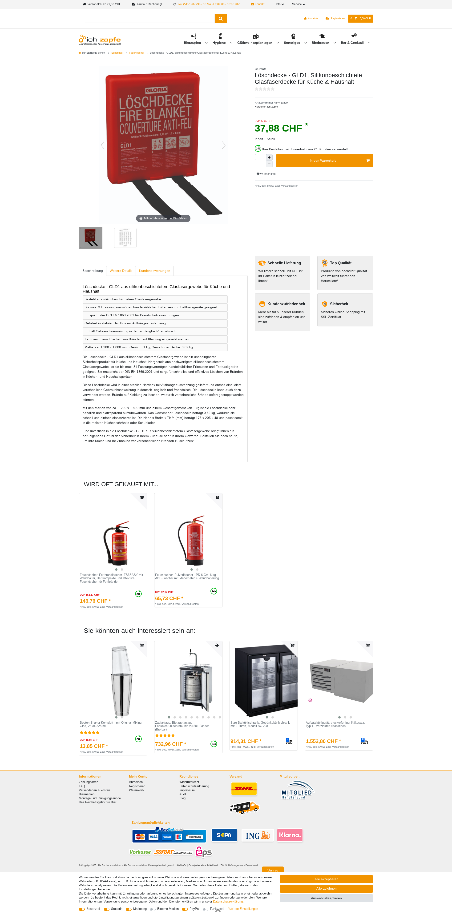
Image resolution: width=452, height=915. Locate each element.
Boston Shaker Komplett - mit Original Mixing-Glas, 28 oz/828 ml (111, 724)
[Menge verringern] (269, 164)
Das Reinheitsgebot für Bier (97, 802)
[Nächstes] (224, 145)
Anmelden (136, 782)
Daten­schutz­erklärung (228, 901)
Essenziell (93, 909)
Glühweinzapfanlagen (255, 42)
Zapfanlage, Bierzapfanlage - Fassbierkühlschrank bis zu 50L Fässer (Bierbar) (182, 726)
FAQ (82, 786)
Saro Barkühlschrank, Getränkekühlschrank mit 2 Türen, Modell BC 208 (260, 724)
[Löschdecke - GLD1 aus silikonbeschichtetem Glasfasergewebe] (90, 238)
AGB (182, 794)
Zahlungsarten (88, 782)
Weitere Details (121, 271)
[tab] (92, 271)
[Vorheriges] (102, 145)
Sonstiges (292, 42)
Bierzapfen (193, 42)
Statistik (116, 909)
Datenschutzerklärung (194, 786)
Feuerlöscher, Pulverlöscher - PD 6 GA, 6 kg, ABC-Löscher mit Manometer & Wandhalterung (187, 576)
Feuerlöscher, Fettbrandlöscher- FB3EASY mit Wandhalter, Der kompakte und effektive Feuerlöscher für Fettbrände (111, 578)
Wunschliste (267, 174)
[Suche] (221, 18)
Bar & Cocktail (353, 42)
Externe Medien (168, 909)
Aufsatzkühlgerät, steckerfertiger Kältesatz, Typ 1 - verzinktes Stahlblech (335, 724)
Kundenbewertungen (154, 271)
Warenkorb (136, 790)
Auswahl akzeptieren (326, 898)
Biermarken (86, 794)
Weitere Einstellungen (243, 909)
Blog (182, 798)
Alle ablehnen (326, 888)
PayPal (194, 909)
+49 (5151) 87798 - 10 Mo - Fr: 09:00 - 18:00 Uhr (209, 4)
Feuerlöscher (136, 52)
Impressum (187, 790)
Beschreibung (92, 271)
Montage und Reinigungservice (100, 798)
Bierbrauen (321, 42)
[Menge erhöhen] (269, 157)
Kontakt (259, 4)
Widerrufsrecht (189, 782)
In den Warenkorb (323, 160)
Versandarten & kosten (94, 790)
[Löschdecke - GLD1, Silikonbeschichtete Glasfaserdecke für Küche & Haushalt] (125, 238)
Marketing (140, 909)
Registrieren (137, 786)
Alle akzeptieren (326, 879)
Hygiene (220, 42)
